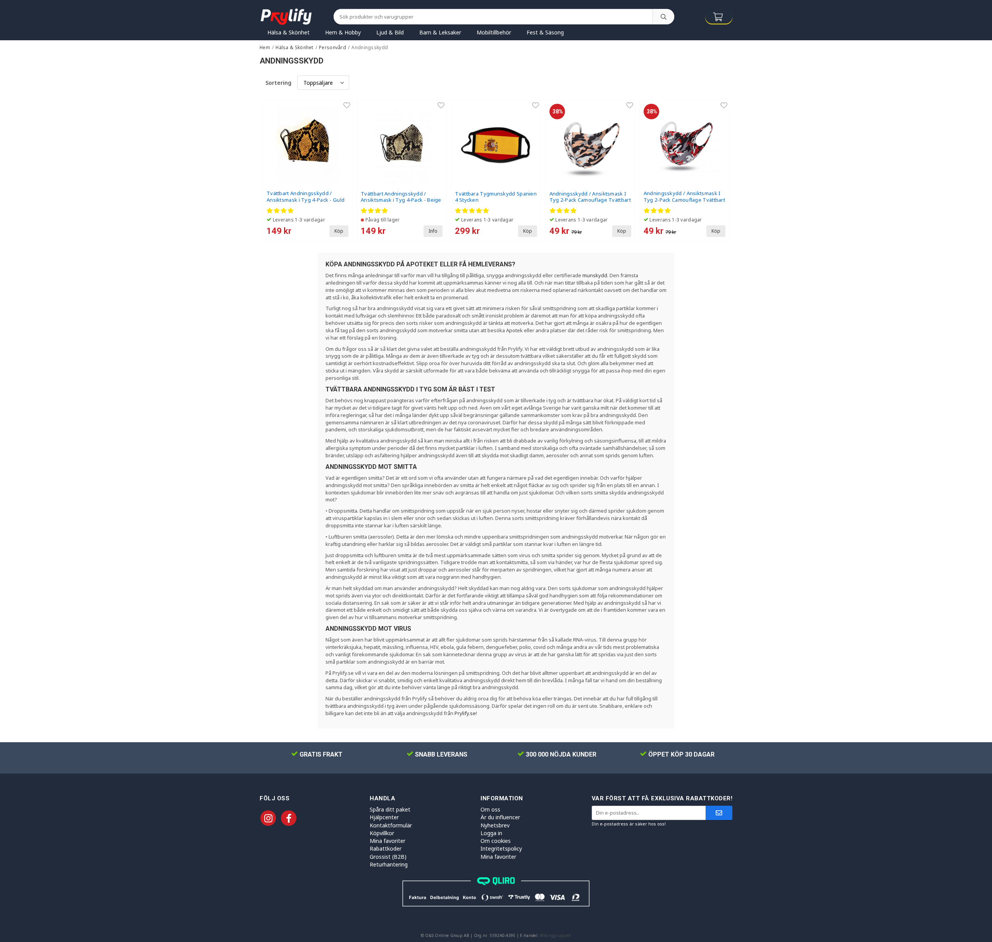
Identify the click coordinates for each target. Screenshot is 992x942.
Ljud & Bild (390, 32)
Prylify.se (465, 713)
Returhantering (389, 864)
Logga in (491, 833)
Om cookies (495, 840)
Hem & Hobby (343, 32)
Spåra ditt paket (390, 809)
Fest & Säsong (545, 32)
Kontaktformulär (391, 825)
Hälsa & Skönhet (288, 32)
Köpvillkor (382, 833)
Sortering (278, 82)
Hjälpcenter (384, 817)
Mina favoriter (387, 840)
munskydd (594, 275)
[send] (719, 813)
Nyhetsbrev (495, 825)
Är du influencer (500, 817)
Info (433, 231)
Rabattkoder (385, 848)
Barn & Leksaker (440, 32)
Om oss (490, 809)
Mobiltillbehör (494, 32)
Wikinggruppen (555, 935)
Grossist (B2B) (388, 856)
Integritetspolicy (501, 848)
